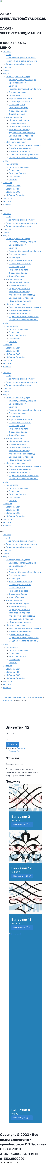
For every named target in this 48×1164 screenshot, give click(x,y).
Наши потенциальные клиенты (21, 58)
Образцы (7, 182)
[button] (24, 210)
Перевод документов (19, 126)
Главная (7, 51)
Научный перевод (18, 123)
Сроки (6, 70)
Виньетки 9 (20, 1110)
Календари (14, 95)
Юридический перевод (20, 139)
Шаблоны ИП (12, 189)
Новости (7, 67)
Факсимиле (14, 176)
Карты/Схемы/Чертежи (20, 98)
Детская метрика (17, 92)
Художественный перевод (22, 133)
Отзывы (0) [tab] (14, 751)
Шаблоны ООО (13, 192)
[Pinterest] (17, 1162)
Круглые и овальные (19, 167)
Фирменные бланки (18, 111)
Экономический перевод (21, 136)
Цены (5, 161)
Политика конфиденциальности (21, 61)
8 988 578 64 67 (13, 43)
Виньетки (21, 748)
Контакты (7, 198)
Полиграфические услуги (18, 76)
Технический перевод (19, 129)
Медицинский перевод (20, 120)
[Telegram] (8, 1162)
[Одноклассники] (4, 1162)
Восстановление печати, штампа (25, 145)
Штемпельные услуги (16, 142)
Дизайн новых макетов (20, 148)
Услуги (6, 73)
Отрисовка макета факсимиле (24, 154)
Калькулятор (12, 164)
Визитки (13, 86)
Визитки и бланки (17, 173)
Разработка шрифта (18, 108)
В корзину (12, 744)
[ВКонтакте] (1, 1162)
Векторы (7, 201)
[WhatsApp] (14, 1162)
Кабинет (7, 204)
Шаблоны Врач (13, 186)
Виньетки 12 (21, 868)
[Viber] (11, 1162)
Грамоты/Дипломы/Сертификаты (25, 89)
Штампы (13, 179)
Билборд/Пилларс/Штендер (22, 80)
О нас (8, 54)
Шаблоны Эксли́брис (16, 195)
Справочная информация (18, 64)
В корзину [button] (18, 824)
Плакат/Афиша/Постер (20, 101)
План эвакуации (17, 104)
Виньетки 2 (20, 817)
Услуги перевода (14, 117)
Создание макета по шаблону (23, 157)
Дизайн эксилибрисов (19, 151)
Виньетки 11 (21, 920)
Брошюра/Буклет (17, 83)
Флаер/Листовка (17, 114)
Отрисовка (14, 170)
